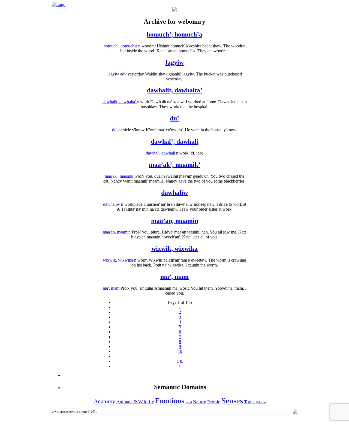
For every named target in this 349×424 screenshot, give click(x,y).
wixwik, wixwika (174, 248)
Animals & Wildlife (135, 401)
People (213, 401)
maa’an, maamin (174, 220)
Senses (232, 400)
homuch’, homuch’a (174, 34)
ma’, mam (174, 276)
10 (180, 351)
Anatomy (104, 401)
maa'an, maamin (117, 232)
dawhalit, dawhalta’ (174, 90)
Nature (199, 401)
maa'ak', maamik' (120, 176)
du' (115, 130)
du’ (174, 118)
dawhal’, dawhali (174, 141)
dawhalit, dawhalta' (120, 101)
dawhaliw (174, 192)
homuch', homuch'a (121, 46)
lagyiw (175, 62)
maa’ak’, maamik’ (174, 164)
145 (180, 361)
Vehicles (261, 402)
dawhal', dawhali (161, 153)
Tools (249, 401)
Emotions (169, 401)
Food (188, 402)
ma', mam (112, 288)
